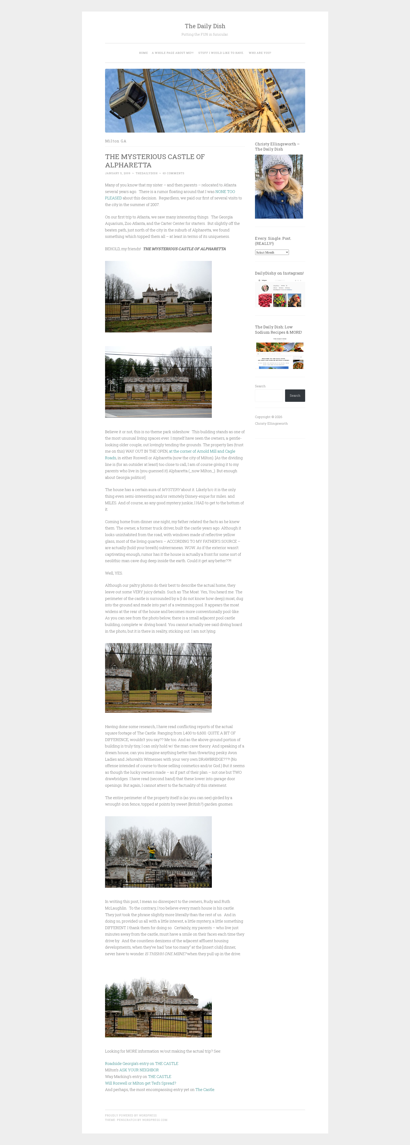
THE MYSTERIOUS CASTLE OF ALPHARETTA (155, 160)
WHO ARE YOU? (260, 52)
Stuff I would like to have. (221, 52)
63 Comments (173, 173)
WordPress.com (154, 1120)
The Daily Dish (205, 26)
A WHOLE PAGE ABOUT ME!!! (173, 52)
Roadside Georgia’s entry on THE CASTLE (141, 1063)
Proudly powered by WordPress (131, 1115)
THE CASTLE (159, 1076)
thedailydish (147, 173)
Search (260, 386)
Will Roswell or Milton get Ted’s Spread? (140, 1083)
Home (143, 52)
